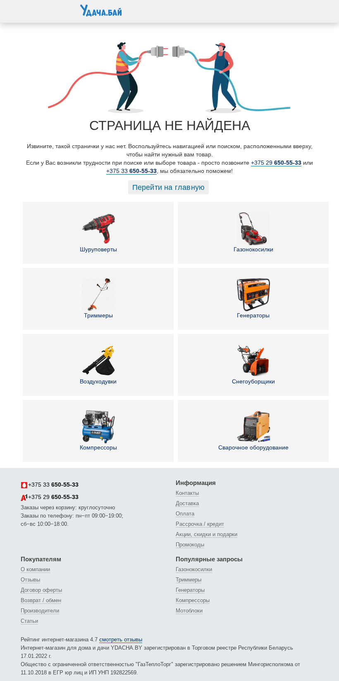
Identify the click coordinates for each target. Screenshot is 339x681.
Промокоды (190, 544)
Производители (40, 611)
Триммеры (98, 315)
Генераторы (253, 315)
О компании (35, 569)
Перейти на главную (168, 187)
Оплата (185, 514)
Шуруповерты (98, 249)
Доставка (187, 503)
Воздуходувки (98, 381)
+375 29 (276, 162)
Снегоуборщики (253, 381)
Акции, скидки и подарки (206, 534)
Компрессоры (98, 447)
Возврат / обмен (41, 600)
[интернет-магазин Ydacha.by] (101, 14)
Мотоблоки (189, 611)
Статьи (29, 621)
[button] (29, 10)
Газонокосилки (253, 249)
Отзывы (30, 580)
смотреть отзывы (120, 639)
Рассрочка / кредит (200, 524)
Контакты (187, 493)
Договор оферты (41, 590)
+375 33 (131, 171)
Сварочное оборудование (253, 447)
